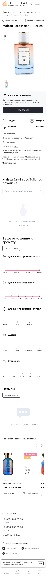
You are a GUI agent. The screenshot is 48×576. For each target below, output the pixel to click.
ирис (15, 151)
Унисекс (11, 140)
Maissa (12, 132)
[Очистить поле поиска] (41, 3)
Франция (28, 136)
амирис (27, 149)
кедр (21, 149)
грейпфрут (13, 149)
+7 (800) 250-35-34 (12, 527)
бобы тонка (37, 149)
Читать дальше (9, 161)
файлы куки (22, 562)
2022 (16, 144)
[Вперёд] (42, 444)
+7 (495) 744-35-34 (12, 519)
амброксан (7, 151)
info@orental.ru (11, 535)
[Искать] (41, 189)
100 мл (6, 478)
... (11, 478)
